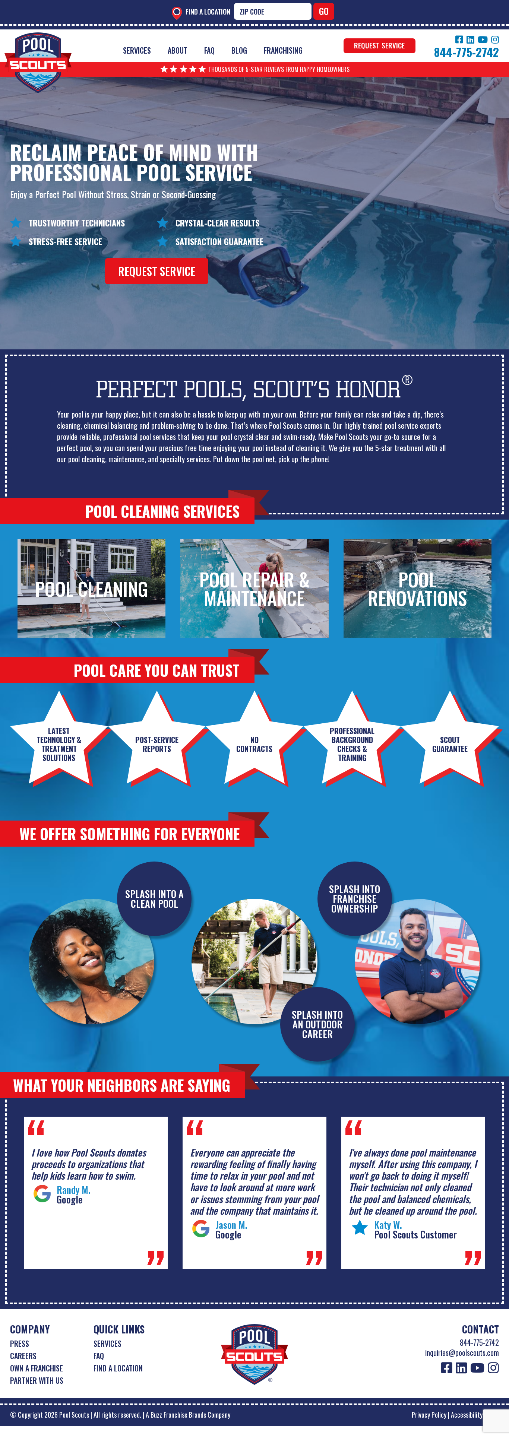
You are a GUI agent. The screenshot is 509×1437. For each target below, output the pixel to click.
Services (137, 50)
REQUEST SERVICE (379, 45)
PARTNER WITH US (36, 1380)
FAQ (209, 50)
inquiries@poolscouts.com (462, 1352)
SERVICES (107, 1343)
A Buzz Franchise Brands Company (188, 1414)
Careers (23, 1355)
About (177, 50)
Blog (239, 50)
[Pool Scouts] (38, 37)
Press (19, 1343)
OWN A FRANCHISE (36, 1368)
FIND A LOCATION (118, 1368)
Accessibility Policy (475, 1414)
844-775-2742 (479, 1342)
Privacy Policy (429, 1414)
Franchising (283, 50)
